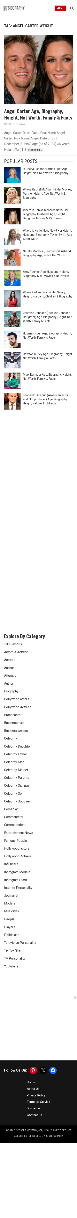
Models (9, 903)
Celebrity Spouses (17, 801)
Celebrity (10, 738)
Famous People (15, 841)
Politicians (11, 935)
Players (9, 927)
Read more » (35, 150)
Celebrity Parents (16, 778)
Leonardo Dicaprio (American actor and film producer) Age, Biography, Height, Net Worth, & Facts (45, 399)
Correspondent (14, 825)
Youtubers (11, 966)
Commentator (13, 817)
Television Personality (20, 943)
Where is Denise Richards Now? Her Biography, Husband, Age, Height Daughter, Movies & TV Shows (45, 214)
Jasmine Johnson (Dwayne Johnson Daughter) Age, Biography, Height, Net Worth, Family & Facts (47, 317)
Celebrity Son (13, 793)
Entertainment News (18, 833)
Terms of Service (38, 1102)
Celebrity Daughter (17, 746)
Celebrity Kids (14, 762)
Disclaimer (34, 1108)
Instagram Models (17, 872)
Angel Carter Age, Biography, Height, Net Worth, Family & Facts (38, 114)
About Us (33, 1089)
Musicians (11, 911)
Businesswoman (16, 731)
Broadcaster (13, 715)
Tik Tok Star (12, 950)
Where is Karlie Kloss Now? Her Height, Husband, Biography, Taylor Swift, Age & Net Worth (47, 234)
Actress (9, 660)
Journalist (11, 896)
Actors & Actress (16, 652)
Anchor (9, 668)
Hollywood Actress (18, 856)
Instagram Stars (15, 880)
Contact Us (34, 1115)
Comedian (11, 809)
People (9, 919)
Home (31, 1082)
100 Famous (13, 644)
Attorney (10, 676)
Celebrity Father (15, 754)
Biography (11, 691)
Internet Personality (18, 888)
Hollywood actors (16, 848)
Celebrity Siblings (17, 785)
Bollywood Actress (17, 707)
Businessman (14, 723)
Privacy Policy (36, 1095)
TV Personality (14, 958)
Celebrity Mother (16, 770)
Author (8, 683)
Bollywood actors (16, 699)
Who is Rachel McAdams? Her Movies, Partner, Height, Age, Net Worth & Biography (47, 193)
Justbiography (54, 1135)
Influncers (11, 864)
